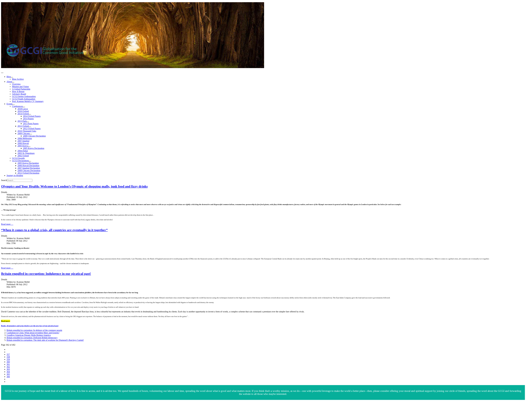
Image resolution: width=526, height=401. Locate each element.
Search (4, 180)
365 (8, 374)
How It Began (18, 91)
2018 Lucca (23, 109)
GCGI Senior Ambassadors (24, 96)
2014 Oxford (23, 114)
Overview (16, 84)
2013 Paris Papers (30, 123)
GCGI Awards (18, 158)
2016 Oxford (23, 111)
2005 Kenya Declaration (33, 148)
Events (9, 104)
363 (8, 369)
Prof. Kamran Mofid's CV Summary (28, 101)
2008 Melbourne (25, 138)
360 (8, 362)
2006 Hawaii (23, 143)
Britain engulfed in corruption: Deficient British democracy (32, 337)
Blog (9, 76)
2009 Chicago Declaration (34, 136)
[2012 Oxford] (30, 126)
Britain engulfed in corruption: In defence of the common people (34, 330)
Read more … (7, 224)
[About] (13, 82)
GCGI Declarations (20, 160)
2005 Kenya (23, 146)
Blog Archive (18, 79)
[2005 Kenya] (29, 146)
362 (8, 367)
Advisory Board (19, 94)
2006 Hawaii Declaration (28, 165)
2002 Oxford (23, 156)
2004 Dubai (23, 151)
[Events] (13, 104)
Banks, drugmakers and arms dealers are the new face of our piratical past (29, 326)
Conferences (17, 106)
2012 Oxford (23, 126)
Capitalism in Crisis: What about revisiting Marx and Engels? (33, 333)
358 (8, 357)
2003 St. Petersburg (26, 153)
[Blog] (12, 77)
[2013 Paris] (28, 121)
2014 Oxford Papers (32, 116)
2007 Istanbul (23, 141)
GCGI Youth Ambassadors (23, 99)
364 (8, 372)
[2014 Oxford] (30, 114)
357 (8, 354)
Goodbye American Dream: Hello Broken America (29, 335)
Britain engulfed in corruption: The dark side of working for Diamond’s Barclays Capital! (45, 340)
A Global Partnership (21, 89)
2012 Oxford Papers (32, 128)
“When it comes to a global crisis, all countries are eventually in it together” (54, 230)
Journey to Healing (15, 175)
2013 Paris (22, 121)
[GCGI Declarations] (30, 161)
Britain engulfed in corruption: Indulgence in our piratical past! (46, 273)
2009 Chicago (24, 133)
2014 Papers (28, 118)
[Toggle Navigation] (2, 72)
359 (8, 359)
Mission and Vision (20, 86)
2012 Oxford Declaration (28, 173)
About (9, 81)
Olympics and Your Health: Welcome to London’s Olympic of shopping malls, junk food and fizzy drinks (74, 186)
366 (8, 376)
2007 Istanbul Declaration (29, 168)
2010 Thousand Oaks (27, 131)
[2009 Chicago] (31, 134)
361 (8, 364)
